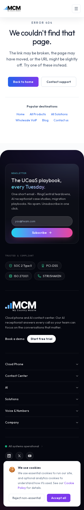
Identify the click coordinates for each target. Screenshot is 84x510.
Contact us (61, 120)
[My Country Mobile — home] (12, 8)
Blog (45, 120)
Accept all (58, 498)
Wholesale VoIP (26, 120)
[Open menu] (76, 8)
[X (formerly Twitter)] (19, 456)
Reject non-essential (26, 498)
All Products (38, 114)
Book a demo (15, 339)
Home (21, 114)
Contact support (59, 82)
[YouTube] (30, 456)
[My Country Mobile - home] (21, 306)
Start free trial (41, 339)
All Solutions (59, 114)
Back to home (23, 82)
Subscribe (39, 233)
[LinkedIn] (9, 456)
